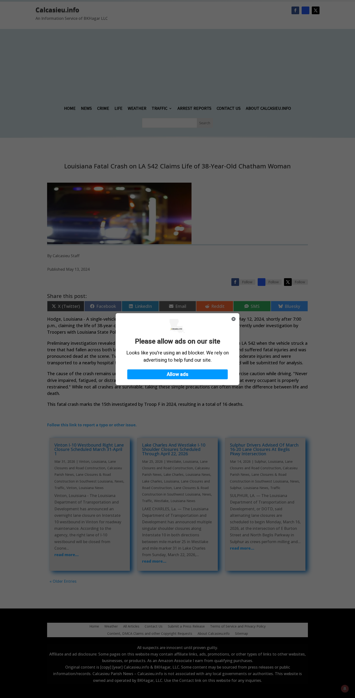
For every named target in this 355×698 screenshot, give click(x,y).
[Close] (233, 319)
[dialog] (177, 349)
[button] (177, 374)
